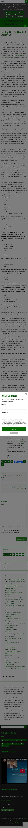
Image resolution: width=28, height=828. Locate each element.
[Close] (26, 394)
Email (4, 404)
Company (5, 412)
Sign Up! (14, 429)
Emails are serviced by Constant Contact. (10, 424)
